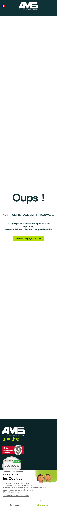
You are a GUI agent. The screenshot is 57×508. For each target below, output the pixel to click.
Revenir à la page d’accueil (28, 238)
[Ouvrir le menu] (52, 6)
